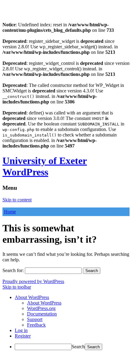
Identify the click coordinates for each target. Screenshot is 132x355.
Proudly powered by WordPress (33, 281)
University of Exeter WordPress (44, 166)
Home (10, 211)
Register (23, 335)
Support (34, 319)
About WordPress (44, 302)
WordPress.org (41, 308)
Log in (21, 330)
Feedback (36, 324)
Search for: (13, 270)
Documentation (42, 313)
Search (78, 346)
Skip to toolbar (16, 287)
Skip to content (17, 199)
